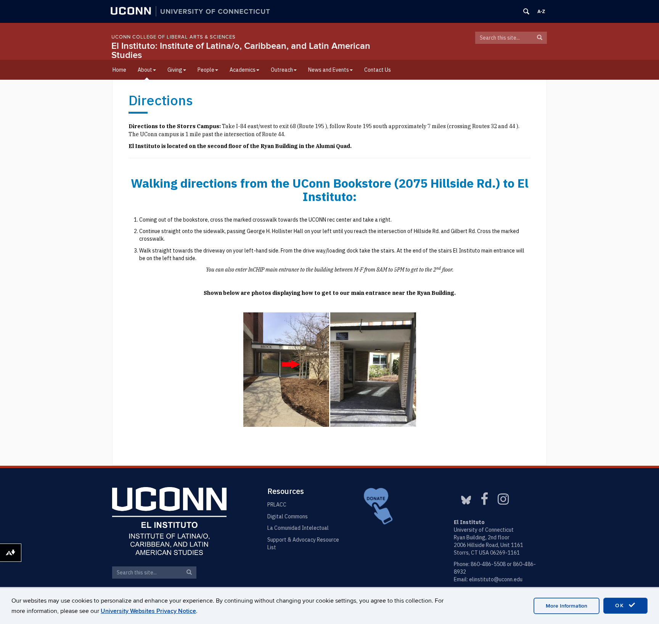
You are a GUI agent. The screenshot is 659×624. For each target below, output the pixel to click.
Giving (174, 69)
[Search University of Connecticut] (526, 11)
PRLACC (276, 504)
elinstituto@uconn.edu (495, 579)
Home (119, 69)
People (206, 69)
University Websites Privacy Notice (148, 611)
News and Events (328, 69)
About (145, 69)
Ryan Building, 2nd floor (482, 537)
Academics (243, 69)
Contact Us (377, 69)
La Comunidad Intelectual (298, 527)
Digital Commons (287, 516)
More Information (566, 606)
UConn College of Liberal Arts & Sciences (173, 37)
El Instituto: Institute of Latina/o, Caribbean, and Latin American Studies (240, 50)
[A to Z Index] (541, 11)
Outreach (282, 69)
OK (621, 605)
